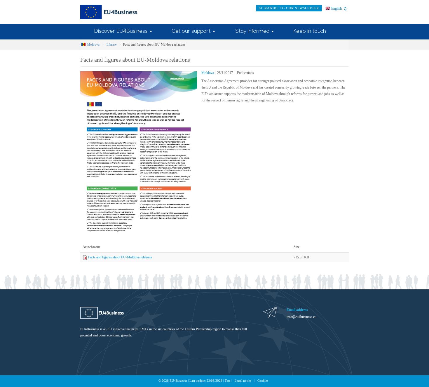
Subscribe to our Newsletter (289, 8)
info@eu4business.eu (301, 317)
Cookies (262, 380)
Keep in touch (310, 31)
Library (112, 44)
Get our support (192, 31)
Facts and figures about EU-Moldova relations (120, 257)
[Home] (116, 12)
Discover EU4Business (121, 31)
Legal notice (243, 380)
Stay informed (253, 31)
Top (227, 380)
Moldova (93, 44)
